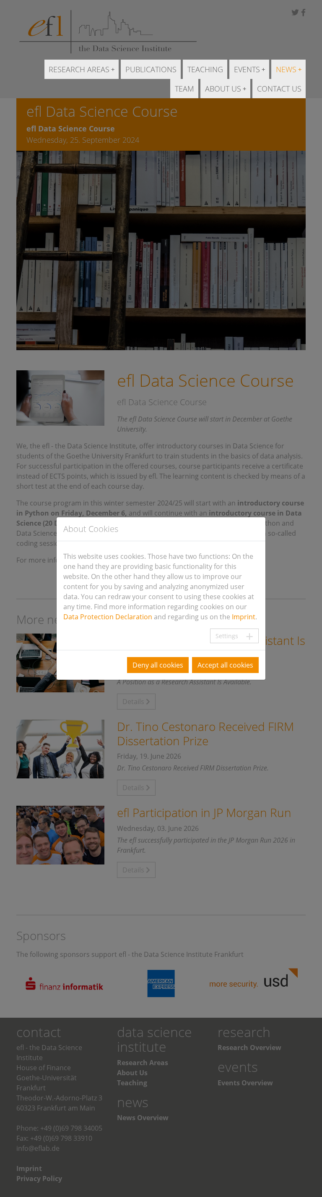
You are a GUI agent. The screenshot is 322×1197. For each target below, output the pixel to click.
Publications (151, 69)
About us (223, 89)
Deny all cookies (157, 665)
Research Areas (79, 69)
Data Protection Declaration (107, 616)
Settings (227, 636)
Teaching (205, 69)
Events (247, 69)
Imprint (243, 616)
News (286, 69)
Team (184, 89)
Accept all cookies (225, 665)
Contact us (279, 89)
